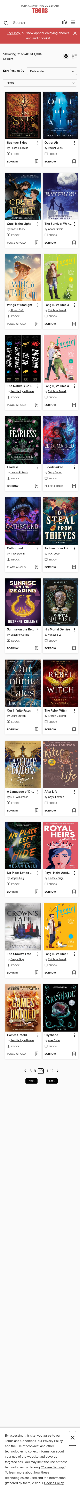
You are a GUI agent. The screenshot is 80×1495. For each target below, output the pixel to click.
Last (51, 1081)
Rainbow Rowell (57, 310)
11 (46, 1071)
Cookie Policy (54, 1483)
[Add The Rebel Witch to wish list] (74, 729)
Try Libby (13, 33)
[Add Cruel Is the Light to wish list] (36, 243)
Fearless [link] (12, 467)
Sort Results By (13, 71)
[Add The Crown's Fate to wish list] (36, 973)
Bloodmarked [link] (54, 467)
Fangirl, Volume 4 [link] (57, 386)
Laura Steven (18, 716)
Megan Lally (17, 878)
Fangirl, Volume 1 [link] (56, 954)
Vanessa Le (54, 634)
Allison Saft (17, 310)
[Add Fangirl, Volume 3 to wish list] (74, 324)
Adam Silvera (55, 229)
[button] (66, 57)
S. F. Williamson (19, 797)
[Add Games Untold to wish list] (36, 1054)
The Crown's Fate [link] (19, 954)
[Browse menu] (73, 22)
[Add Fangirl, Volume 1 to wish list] (74, 973)
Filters (10, 83)
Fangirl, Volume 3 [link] (57, 305)
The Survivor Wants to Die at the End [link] (58, 224)
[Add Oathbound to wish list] (36, 567)
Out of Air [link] (51, 143)
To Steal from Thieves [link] (58, 548)
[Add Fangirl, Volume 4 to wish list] (74, 405)
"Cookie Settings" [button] (53, 1467)
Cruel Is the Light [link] (19, 224)
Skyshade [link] (51, 1035)
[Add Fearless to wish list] (36, 486)
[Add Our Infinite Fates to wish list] (36, 729)
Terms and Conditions (20, 1441)
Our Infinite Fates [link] (19, 711)
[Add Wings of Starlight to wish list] (36, 324)
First (31, 1081)
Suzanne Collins (19, 634)
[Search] (6, 22)
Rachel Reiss (55, 148)
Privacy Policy (53, 1441)
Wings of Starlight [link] (19, 305)
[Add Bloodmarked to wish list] (74, 486)
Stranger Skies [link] (17, 143)
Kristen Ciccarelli (57, 716)
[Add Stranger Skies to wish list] (36, 162)
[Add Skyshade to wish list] (74, 1054)
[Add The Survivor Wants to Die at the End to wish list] (74, 243)
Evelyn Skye (17, 959)
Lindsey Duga (56, 878)
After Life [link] (51, 792)
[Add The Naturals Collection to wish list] (36, 405)
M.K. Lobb (53, 553)
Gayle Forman (56, 797)
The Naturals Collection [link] (21, 386)
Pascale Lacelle (19, 148)
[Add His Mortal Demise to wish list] (74, 648)
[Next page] (57, 1071)
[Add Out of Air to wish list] (74, 162)
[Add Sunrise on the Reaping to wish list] (36, 648)
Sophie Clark (17, 229)
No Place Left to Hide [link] (21, 873)
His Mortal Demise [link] (57, 629)
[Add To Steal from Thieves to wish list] (74, 567)
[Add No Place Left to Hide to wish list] (36, 892)
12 (52, 1071)
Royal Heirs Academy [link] (58, 873)
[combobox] (31, 23)
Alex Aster (54, 1040)
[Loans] (65, 23)
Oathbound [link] (15, 548)
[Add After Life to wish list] (74, 811)
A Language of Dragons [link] (21, 792)
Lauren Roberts (19, 472)
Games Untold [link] (17, 1035)
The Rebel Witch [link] (56, 711)
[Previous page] (25, 1071)
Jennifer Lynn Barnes (22, 391)
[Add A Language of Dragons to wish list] (36, 811)
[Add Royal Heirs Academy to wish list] (74, 892)
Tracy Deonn (55, 472)
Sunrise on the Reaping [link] (21, 629)
